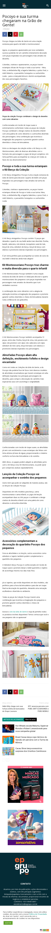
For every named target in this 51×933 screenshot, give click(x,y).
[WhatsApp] (21, 34)
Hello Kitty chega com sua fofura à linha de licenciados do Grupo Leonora (13, 708)
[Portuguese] (44, 930)
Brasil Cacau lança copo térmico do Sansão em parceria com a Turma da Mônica (31, 740)
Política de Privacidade (38, 914)
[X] (10, 34)
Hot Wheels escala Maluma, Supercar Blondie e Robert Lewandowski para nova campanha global (31, 728)
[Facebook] (4, 34)
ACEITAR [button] (8, 923)
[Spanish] (47, 930)
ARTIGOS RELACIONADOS (13, 719)
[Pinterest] (15, 34)
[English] (41, 930)
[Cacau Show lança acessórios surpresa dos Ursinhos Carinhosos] (8, 751)
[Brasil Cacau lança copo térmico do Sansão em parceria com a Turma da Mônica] (8, 740)
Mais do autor (30, 719)
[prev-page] (3, 759)
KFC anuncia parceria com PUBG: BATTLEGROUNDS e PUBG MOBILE (38, 708)
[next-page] (7, 759)
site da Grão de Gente (18, 612)
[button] (4, 5)
